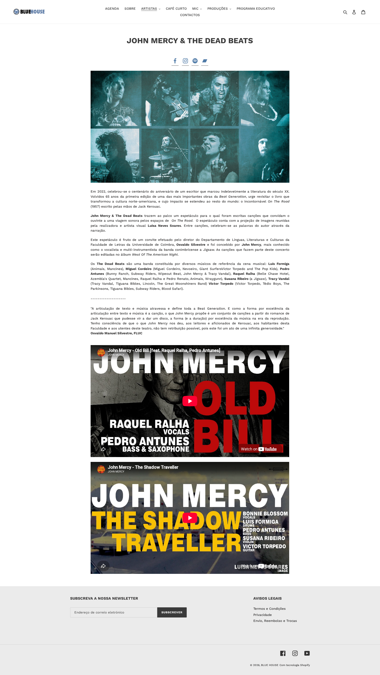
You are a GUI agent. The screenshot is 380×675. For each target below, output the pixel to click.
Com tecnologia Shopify (295, 665)
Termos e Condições (269, 609)
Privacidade (262, 615)
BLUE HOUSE (269, 665)
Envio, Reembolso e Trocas (275, 621)
